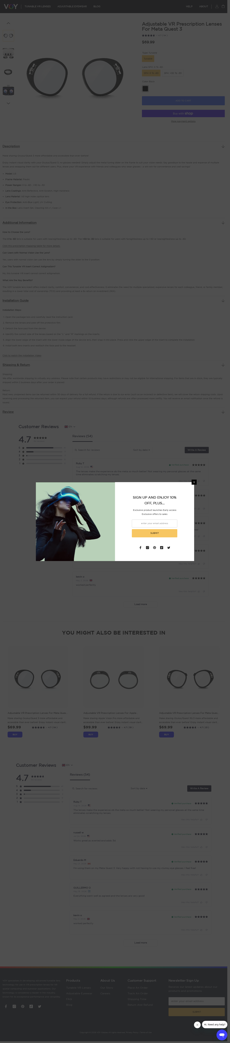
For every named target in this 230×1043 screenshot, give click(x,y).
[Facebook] (140, 547)
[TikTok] (161, 547)
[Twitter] (168, 547)
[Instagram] (147, 547)
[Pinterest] (154, 547)
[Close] (194, 482)
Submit (154, 533)
